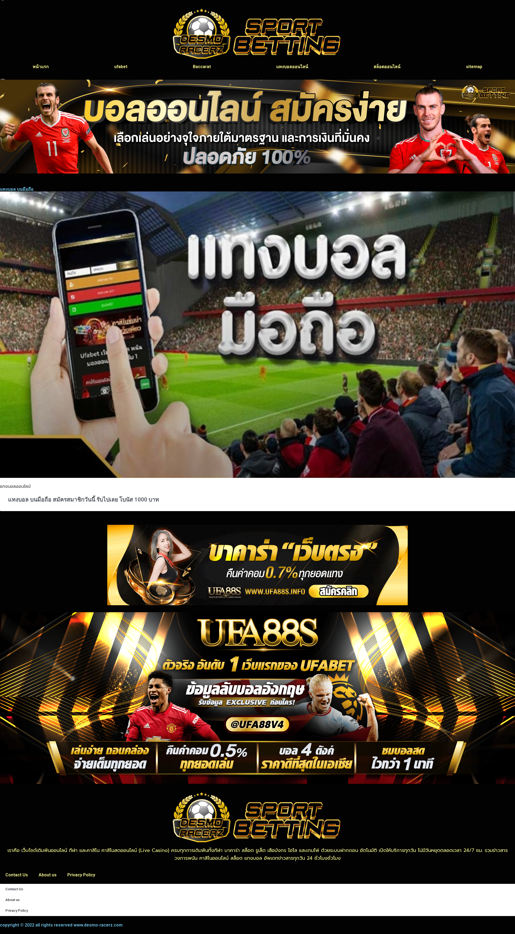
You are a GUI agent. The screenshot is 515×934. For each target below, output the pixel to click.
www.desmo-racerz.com (98, 925)
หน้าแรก (41, 66)
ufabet (120, 66)
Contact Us (16, 874)
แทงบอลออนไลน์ (292, 66)
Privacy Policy (81, 874)
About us (48, 874)
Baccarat (202, 66)
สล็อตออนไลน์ (387, 66)
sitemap (474, 66)
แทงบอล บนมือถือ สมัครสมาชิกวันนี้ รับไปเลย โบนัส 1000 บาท (83, 499)
